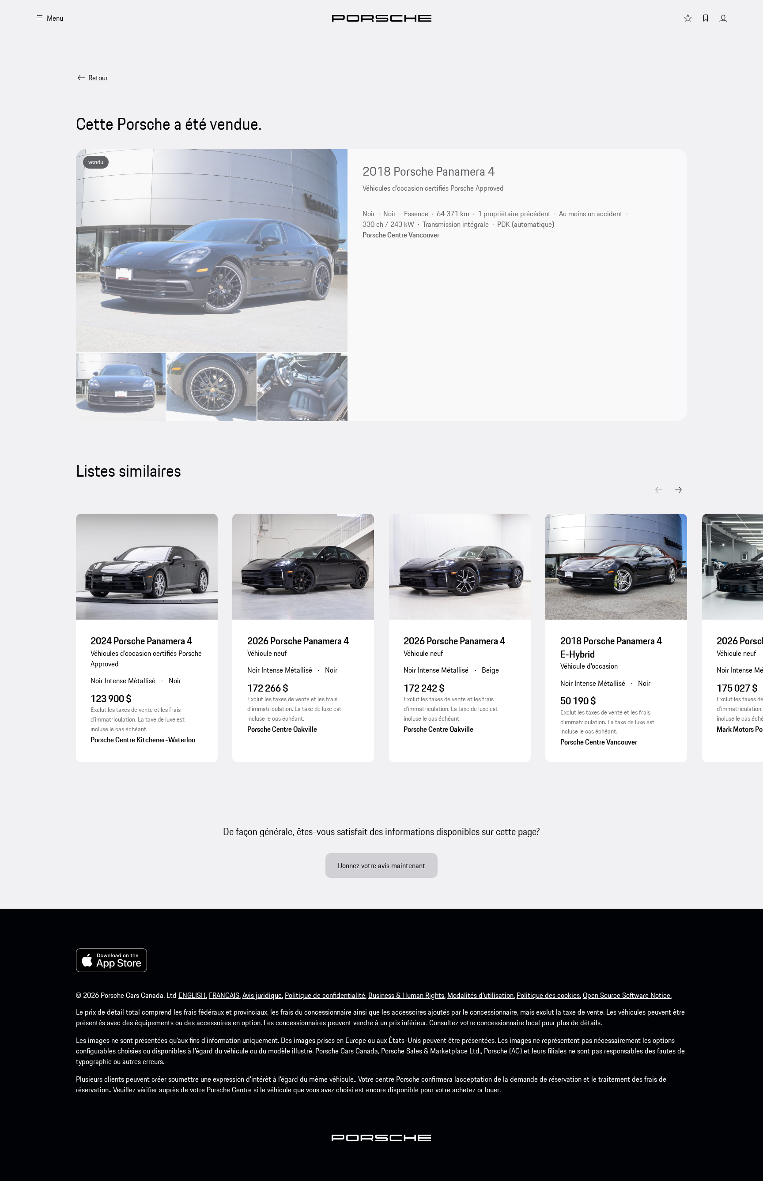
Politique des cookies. (549, 995)
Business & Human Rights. (407, 995)
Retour (98, 77)
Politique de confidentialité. (325, 995)
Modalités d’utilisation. (481, 995)
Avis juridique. (262, 995)
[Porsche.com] (381, 18)
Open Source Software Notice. (627, 995)
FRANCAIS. (225, 995)
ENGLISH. (192, 995)
